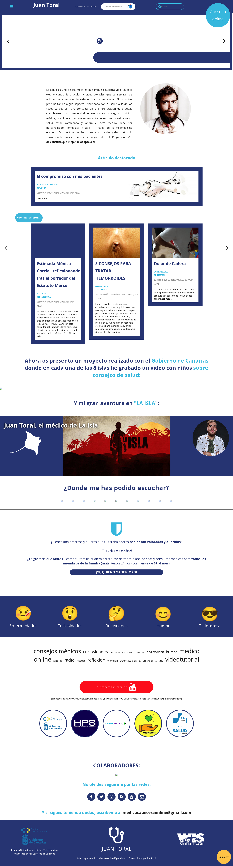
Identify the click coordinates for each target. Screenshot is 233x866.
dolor (129, 652)
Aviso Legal (82, 858)
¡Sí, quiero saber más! (116, 572)
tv (140, 660)
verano (159, 660)
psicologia (57, 660)
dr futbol (139, 652)
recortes (80, 660)
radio (69, 660)
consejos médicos (57, 651)
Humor (163, 616)
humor (171, 651)
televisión (112, 660)
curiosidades (95, 652)
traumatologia (128, 660)
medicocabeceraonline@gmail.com (108, 858)
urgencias (148, 660)
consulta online (96, 118)
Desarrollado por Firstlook (143, 858)
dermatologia (118, 652)
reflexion (96, 660)
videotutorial (182, 659)
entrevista (155, 651)
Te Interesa (209, 616)
